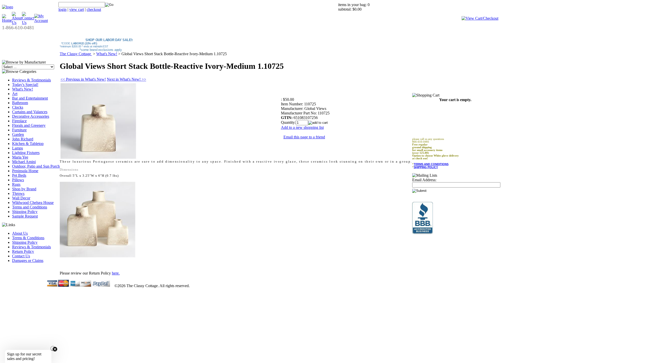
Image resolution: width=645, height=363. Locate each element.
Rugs (16, 184)
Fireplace (19, 121)
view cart (76, 9)
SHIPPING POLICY (426, 167)
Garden (18, 134)
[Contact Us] (28, 22)
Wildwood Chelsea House (33, 202)
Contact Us (21, 256)
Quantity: (288, 122)
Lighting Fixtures (26, 152)
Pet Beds (19, 175)
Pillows (18, 180)
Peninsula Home (25, 171)
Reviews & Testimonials (31, 80)
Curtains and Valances (29, 112)
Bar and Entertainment (30, 98)
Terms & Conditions (28, 238)
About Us (20, 233)
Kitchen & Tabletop (28, 143)
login (62, 9)
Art (14, 94)
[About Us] (17, 22)
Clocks (17, 107)
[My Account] (41, 20)
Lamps (17, 148)
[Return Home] (7, 7)
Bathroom (20, 103)
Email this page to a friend (304, 137)
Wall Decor (21, 198)
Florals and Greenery (29, 125)
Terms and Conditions (29, 207)
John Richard (22, 139)
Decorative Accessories (30, 116)
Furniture (19, 130)
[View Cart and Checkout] (480, 18)
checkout (94, 9)
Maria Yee (20, 157)
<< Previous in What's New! (83, 79)
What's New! (22, 89)
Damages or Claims (27, 260)
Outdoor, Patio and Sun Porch (36, 166)
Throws (18, 193)
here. (116, 273)
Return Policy (23, 251)
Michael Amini (24, 162)
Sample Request (25, 216)
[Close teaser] (52, 348)
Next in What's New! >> (126, 79)
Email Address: (424, 180)
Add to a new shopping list (302, 127)
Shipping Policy (25, 211)
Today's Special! (25, 84)
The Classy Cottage (76, 54)
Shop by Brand (24, 189)
